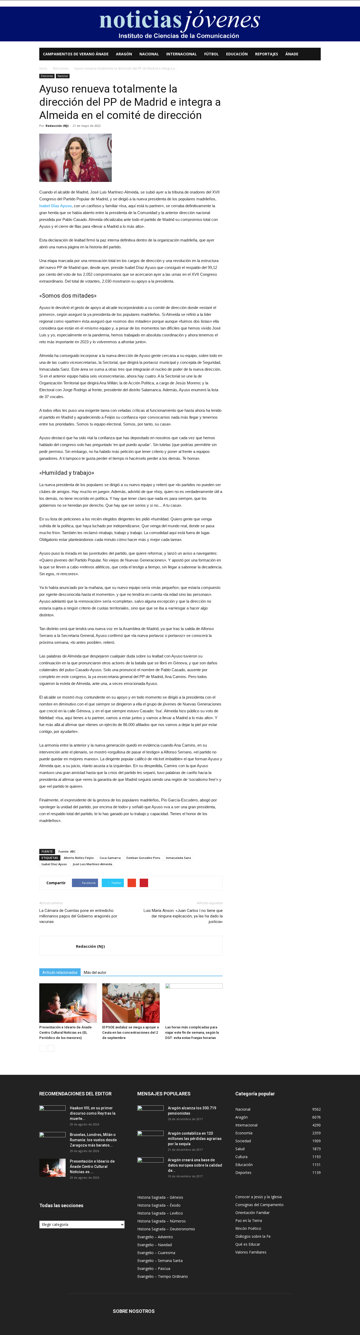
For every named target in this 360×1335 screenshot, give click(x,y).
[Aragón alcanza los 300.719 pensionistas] (150, 1114)
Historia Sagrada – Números (161, 1220)
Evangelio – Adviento (155, 1236)
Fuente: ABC (67, 851)
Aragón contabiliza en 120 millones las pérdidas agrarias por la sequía (195, 1138)
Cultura (241, 1156)
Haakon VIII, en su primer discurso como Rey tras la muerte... (92, 1113)
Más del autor (95, 972)
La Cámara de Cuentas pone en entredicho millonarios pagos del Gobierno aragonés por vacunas (78, 916)
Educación (237, 53)
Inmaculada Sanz (178, 858)
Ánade (291, 53)
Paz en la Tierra (248, 1220)
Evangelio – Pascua (153, 1268)
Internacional (181, 53)
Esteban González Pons (143, 858)
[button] (314, 54)
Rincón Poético (248, 1228)
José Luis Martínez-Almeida (92, 864)
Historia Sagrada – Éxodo (159, 1205)
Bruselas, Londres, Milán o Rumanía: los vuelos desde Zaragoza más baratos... (93, 1140)
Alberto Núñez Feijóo (79, 858)
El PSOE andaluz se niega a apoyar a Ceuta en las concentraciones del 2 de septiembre (130, 1032)
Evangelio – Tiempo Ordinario (162, 1276)
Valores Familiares (250, 1252)
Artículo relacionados (59, 972)
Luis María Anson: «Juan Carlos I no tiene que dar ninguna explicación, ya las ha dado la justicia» (183, 916)
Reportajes (266, 53)
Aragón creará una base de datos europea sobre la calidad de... (195, 1165)
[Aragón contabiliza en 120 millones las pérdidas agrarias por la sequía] (150, 1140)
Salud (240, 1148)
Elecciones (61, 68)
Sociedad (243, 1140)
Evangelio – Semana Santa (160, 1260)
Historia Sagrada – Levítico (160, 1213)
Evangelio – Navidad (154, 1244)
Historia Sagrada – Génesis (160, 1197)
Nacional (149, 53)
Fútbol (211, 53)
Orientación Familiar (252, 1212)
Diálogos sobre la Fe (253, 1236)
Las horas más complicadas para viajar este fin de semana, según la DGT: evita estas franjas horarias (192, 1032)
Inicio (43, 68)
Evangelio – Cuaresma (156, 1252)
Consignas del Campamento (259, 1204)
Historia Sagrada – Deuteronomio (166, 1228)
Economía (243, 1132)
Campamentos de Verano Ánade (76, 53)
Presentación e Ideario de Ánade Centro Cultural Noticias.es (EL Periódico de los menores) (65, 1032)
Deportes (243, 1172)
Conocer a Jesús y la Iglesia (258, 1196)
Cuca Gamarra (110, 858)
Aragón (124, 53)
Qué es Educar (247, 1244)
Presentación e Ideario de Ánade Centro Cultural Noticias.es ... (92, 1166)
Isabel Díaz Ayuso (54, 864)
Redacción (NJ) (57, 126)
